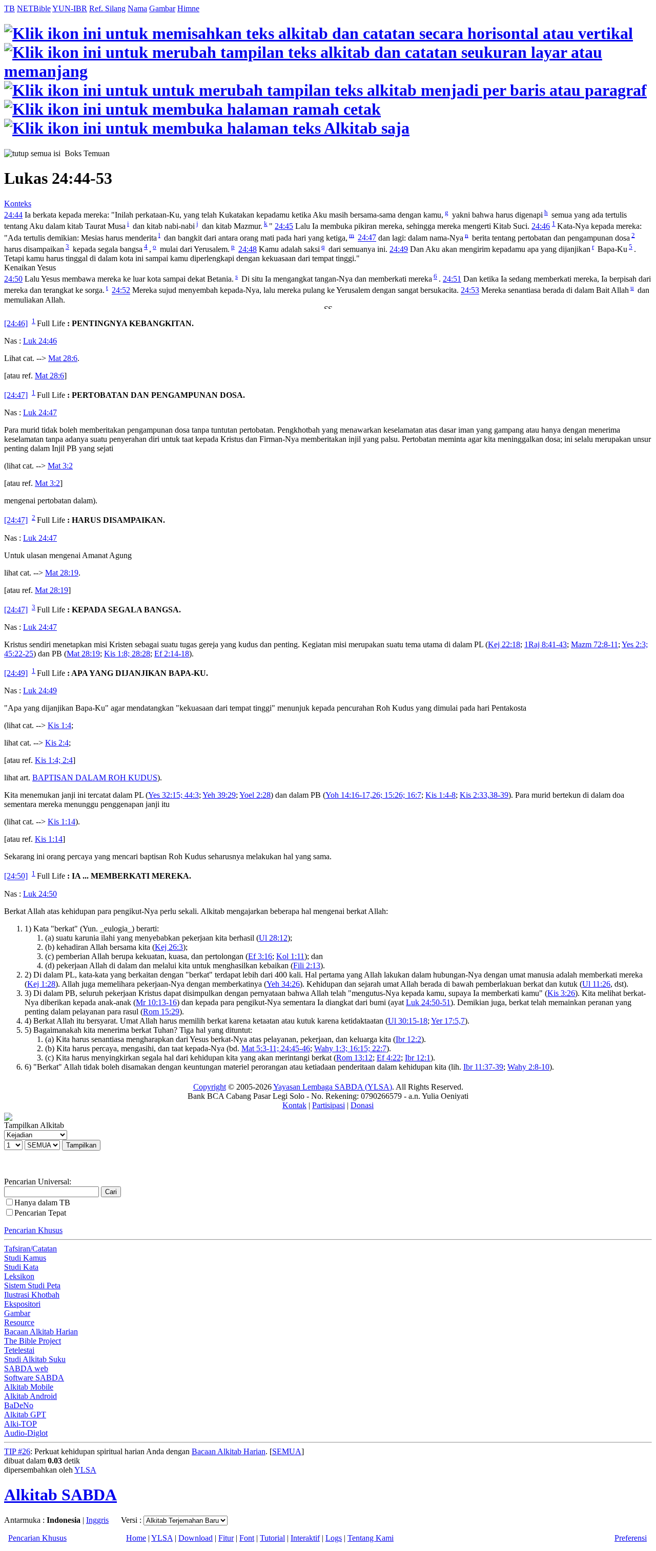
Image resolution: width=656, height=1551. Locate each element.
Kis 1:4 (59, 725)
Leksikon (19, 1276)
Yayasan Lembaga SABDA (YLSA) (332, 1086)
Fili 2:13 (306, 965)
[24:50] (16, 876)
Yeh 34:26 (283, 984)
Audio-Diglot (26, 1433)
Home (136, 1538)
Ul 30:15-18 (407, 1020)
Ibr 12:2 (408, 1039)
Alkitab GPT (25, 1414)
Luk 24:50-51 (428, 1002)
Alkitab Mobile (28, 1387)
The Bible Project (32, 1340)
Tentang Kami (370, 1538)
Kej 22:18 (504, 644)
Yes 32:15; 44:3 (173, 795)
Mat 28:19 (61, 572)
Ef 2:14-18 (171, 653)
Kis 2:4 (57, 742)
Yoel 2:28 (255, 795)
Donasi (362, 1105)
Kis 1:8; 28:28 (127, 653)
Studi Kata (21, 1267)
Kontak (294, 1105)
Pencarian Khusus (33, 1230)
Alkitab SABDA (60, 1494)
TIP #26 (17, 1451)
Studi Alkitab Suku (35, 1359)
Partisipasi (328, 1105)
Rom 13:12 (354, 1057)
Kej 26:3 (169, 947)
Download (195, 1538)
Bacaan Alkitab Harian (41, 1331)
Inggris (97, 1520)
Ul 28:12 (273, 937)
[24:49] (16, 673)
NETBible (34, 8)
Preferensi (630, 1538)
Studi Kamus (25, 1257)
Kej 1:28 (41, 984)
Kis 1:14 (61, 821)
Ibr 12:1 (417, 1057)
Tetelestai (19, 1350)
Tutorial (272, 1538)
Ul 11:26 (596, 984)
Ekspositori (22, 1304)
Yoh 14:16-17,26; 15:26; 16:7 (373, 795)
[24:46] (16, 323)
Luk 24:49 (40, 690)
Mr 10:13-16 (156, 1002)
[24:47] (16, 395)
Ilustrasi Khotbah (31, 1294)
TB (9, 8)
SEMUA (286, 1451)
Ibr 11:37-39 (483, 1067)
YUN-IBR (69, 8)
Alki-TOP (20, 1423)
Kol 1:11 (290, 956)
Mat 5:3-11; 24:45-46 (275, 1048)
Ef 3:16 (260, 956)
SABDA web (26, 1368)
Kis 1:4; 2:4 (54, 760)
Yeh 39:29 (219, 795)
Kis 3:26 (561, 993)
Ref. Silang (107, 8)
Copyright (209, 1086)
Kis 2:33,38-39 (484, 795)
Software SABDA (34, 1377)
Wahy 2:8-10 (528, 1067)
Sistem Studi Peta (32, 1285)
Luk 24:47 (40, 412)
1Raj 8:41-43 (545, 644)
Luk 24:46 (40, 340)
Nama (137, 8)
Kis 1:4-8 (440, 795)
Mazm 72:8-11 (594, 644)
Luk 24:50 (40, 893)
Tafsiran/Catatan (30, 1248)
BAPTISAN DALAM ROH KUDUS (94, 777)
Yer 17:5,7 (448, 1020)
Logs (333, 1538)
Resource (19, 1322)
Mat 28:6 (62, 358)
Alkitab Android (30, 1396)
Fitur (226, 1538)
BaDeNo (18, 1405)
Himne (188, 8)
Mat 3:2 (60, 465)
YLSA (85, 1469)
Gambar (162, 8)
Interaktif (305, 1538)
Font (246, 1538)
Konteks (17, 203)
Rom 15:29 (161, 1011)
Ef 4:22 (389, 1057)
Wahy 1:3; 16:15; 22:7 (350, 1048)
